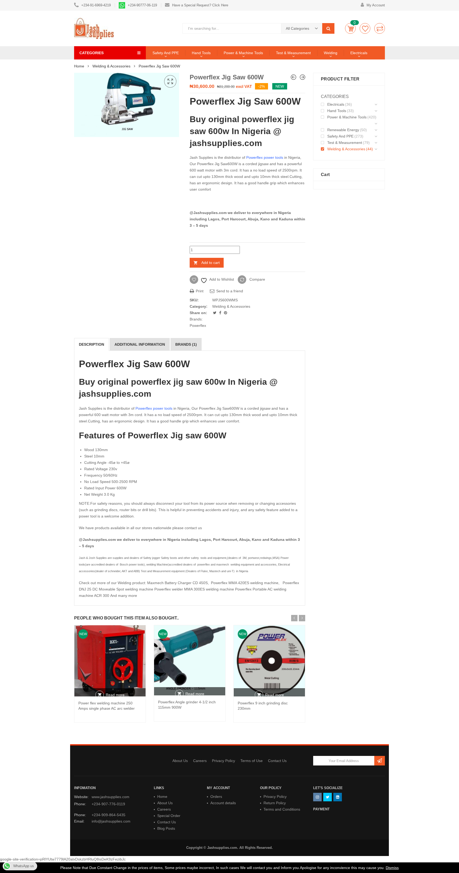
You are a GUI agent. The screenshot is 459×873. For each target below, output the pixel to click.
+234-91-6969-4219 (96, 5)
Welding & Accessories (111, 66)
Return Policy (275, 803)
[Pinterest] (225, 313)
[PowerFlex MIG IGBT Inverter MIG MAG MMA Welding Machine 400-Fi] (302, 77)
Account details (223, 803)
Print (199, 291)
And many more (123, 595)
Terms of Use (251, 761)
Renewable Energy (343, 130)
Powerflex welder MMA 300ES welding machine (194, 589)
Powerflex (198, 325)
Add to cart (210, 262)
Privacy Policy (223, 761)
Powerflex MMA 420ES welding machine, (245, 583)
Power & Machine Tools (243, 53)
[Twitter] (215, 313)
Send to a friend (229, 291)
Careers (200, 761)
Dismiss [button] (392, 868)
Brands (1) (186, 344)
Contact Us (277, 761)
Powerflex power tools (264, 157)
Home (79, 66)
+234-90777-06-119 (142, 5)
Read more (115, 695)
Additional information (139, 344)
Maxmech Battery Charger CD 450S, (179, 583)
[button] (170, 81)
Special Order (168, 816)
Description (91, 344)
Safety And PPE (165, 53)
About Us (180, 761)
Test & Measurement (293, 53)
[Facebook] (220, 313)
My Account (376, 5)
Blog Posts (166, 828)
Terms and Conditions (282, 809)
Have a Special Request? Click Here (200, 5)
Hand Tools (201, 53)
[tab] (91, 344)
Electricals (358, 53)
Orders (216, 796)
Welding (330, 53)
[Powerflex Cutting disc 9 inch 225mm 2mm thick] (293, 77)
